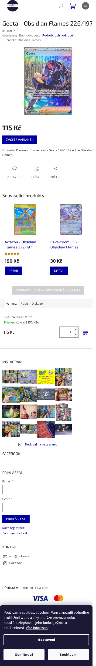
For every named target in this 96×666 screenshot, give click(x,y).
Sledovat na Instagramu (40, 444)
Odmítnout (24, 654)
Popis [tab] (25, 303)
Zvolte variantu (20, 140)
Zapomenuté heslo (15, 533)
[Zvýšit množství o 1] (76, 329)
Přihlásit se (16, 519)
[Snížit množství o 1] (76, 334)
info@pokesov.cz (21, 556)
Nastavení (46, 639)
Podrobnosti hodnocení (58, 35)
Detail (13, 271)
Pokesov (15, 563)
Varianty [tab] (11, 303)
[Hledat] (61, 5)
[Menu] (85, 5)
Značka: (23, 40)
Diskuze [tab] (37, 303)
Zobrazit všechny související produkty (48, 290)
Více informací (37, 627)
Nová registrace (13, 528)
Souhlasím (69, 654)
